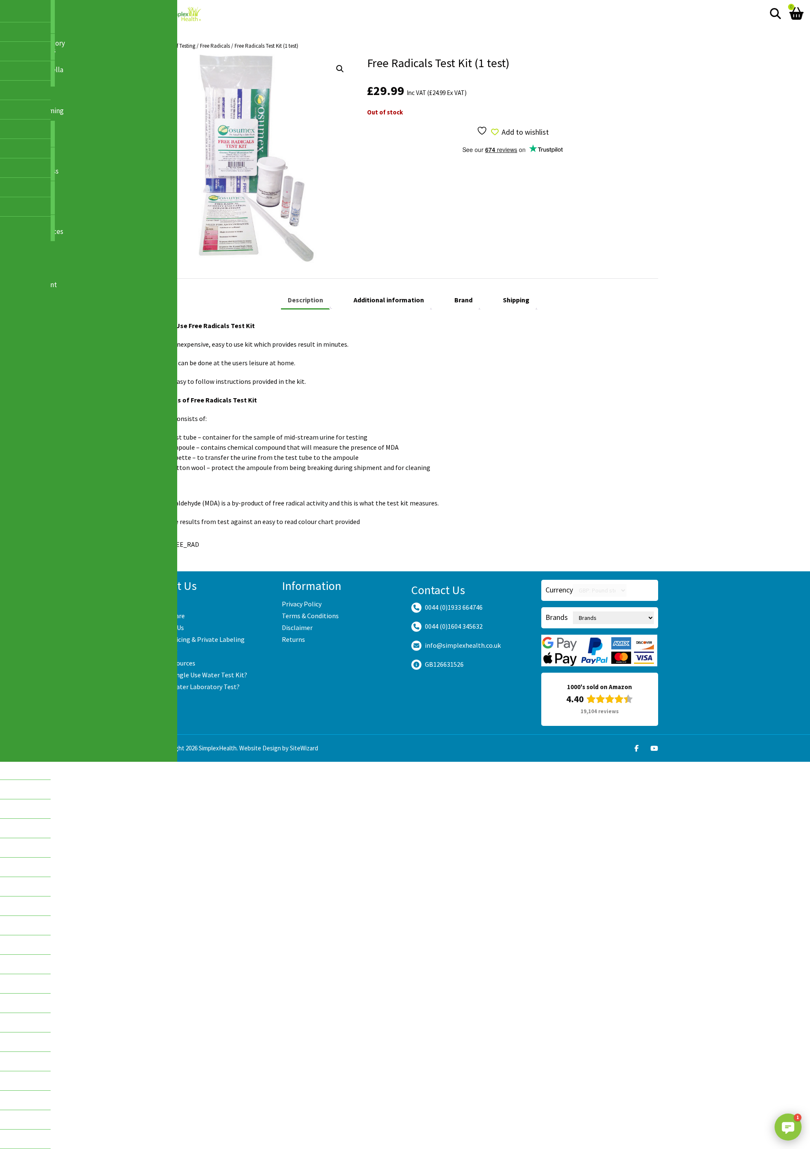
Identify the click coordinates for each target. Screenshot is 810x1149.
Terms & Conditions (310, 615)
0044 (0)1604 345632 (454, 626)
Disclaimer (297, 627)
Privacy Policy (301, 604)
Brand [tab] (463, 300)
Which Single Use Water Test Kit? (199, 675)
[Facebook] (636, 748)
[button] (340, 68)
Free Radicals (215, 45)
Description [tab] (305, 300)
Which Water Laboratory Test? (196, 686)
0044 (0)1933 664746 (454, 607)
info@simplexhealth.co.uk (463, 645)
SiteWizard (304, 748)
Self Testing (182, 45)
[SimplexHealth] (185, 13)
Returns (293, 639)
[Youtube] (654, 748)
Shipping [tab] (516, 300)
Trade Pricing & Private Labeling (198, 639)
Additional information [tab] (389, 300)
